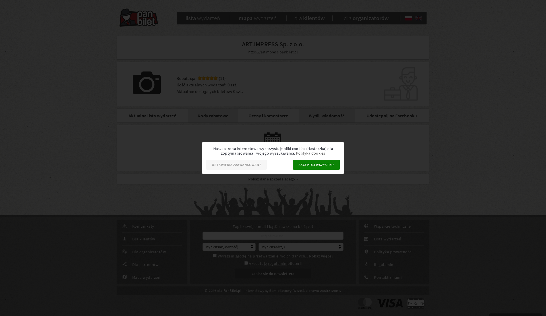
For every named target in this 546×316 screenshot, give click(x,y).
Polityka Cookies (310, 153)
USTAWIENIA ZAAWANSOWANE (236, 165)
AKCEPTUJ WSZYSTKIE (316, 165)
